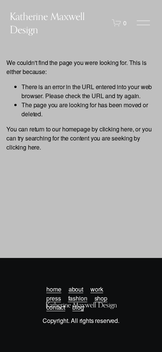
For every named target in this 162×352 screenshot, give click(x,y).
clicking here (116, 129)
